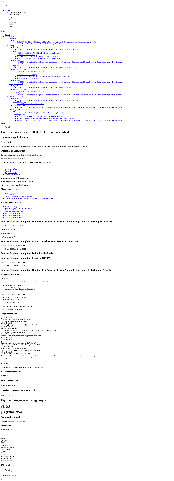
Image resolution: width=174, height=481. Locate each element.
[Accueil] (3, 2)
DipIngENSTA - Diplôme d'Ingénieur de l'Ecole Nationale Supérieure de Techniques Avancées (47, 49)
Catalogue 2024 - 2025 (16, 64)
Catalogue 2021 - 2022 (16, 109)
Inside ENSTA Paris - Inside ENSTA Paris (30, 71)
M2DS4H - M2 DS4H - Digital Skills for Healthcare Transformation (38, 58)
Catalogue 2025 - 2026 (16, 46)
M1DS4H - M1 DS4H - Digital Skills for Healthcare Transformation (38, 53)
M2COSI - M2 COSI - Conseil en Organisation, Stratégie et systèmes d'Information (43, 76)
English (11, 7)
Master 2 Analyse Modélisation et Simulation (19, 197)
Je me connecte (14, 14)
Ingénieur (16, 40)
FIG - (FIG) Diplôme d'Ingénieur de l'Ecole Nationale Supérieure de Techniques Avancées (45, 44)
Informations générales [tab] (12, 169)
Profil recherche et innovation (14, 210)
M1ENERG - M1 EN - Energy (27, 55)
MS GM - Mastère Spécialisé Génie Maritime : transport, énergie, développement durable (45, 118)
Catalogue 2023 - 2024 (16, 84)
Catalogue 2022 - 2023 (16, 96)
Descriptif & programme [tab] (12, 174)
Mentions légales (10, 475)
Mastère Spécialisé (19, 60)
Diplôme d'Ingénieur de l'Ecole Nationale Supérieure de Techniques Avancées (29, 198)
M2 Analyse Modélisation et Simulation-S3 (18, 208)
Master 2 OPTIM (10, 193)
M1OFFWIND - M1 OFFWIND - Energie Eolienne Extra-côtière (38, 56)
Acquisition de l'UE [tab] (11, 173)
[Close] (1, 433)
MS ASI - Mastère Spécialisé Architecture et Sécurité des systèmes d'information (42, 116)
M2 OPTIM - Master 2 (12, 206)
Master (15, 51)
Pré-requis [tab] (8, 171)
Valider (12, 24)
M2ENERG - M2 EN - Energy (27, 78)
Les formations (9, 36)
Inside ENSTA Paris (19, 69)
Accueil (7, 35)
